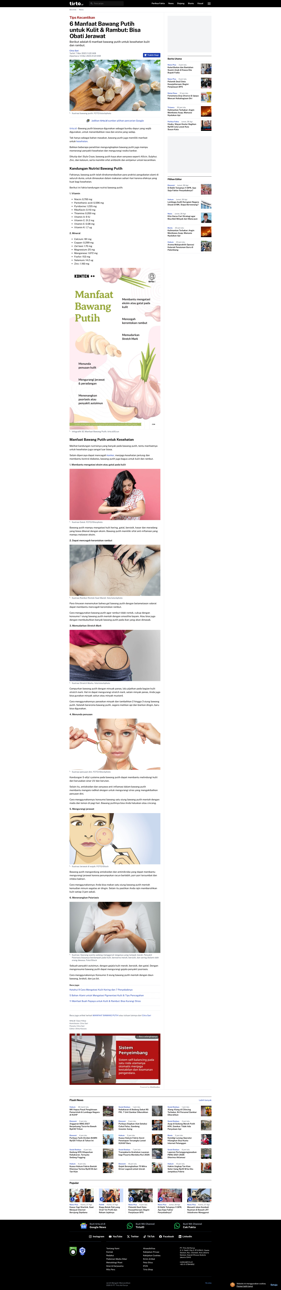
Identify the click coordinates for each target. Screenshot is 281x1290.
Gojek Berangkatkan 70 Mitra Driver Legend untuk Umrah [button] (133, 1167)
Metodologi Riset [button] (114, 1262)
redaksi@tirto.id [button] (186, 1262)
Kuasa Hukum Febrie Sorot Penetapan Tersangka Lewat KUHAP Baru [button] (132, 1141)
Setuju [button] (273, 1284)
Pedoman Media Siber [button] (116, 1259)
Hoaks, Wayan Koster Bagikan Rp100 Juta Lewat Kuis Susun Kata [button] (182, 127)
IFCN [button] (145, 1266)
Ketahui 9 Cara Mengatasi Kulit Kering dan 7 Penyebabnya (101, 989)
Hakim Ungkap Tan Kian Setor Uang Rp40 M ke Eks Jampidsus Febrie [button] (180, 1169)
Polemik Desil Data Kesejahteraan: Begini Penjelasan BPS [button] (178, 84)
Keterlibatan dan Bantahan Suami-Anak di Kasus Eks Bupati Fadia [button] (180, 70)
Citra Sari (74, 51)
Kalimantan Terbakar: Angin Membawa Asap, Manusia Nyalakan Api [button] (181, 113)
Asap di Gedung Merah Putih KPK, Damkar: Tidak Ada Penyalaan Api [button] (181, 1126)
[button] (76, 3)
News (81, 10)
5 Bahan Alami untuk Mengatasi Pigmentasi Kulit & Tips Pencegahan (107, 995)
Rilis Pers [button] (110, 1269)
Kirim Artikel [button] (149, 1259)
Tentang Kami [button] (112, 1248)
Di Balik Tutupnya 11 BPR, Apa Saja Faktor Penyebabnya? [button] (182, 189)
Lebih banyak (205, 1100)
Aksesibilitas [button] (149, 1248)
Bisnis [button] (191, 3)
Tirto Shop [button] (148, 1269)
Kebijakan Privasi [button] (151, 1252)
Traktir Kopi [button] (153, 55)
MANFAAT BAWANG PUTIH (106, 1015)
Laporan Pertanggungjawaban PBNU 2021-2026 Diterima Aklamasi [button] (182, 1155)
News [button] (171, 3)
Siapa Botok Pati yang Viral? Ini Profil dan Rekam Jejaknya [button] (109, 1210)
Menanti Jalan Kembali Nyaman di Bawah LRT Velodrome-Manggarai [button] (198, 1210)
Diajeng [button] (180, 3)
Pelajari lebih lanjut (245, 1286)
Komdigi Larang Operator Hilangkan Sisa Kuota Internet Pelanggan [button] (180, 1141)
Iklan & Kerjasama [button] (114, 1266)
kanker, (111, 455)
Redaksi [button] (110, 1255)
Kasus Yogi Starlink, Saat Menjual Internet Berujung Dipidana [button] (82, 1210)
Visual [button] (200, 3)
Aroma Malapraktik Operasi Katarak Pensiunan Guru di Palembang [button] (181, 247)
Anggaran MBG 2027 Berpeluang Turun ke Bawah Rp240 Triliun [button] (83, 1126)
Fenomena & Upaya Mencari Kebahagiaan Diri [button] (183, 97)
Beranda (73, 10)
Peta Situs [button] (148, 1262)
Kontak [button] (109, 1252)
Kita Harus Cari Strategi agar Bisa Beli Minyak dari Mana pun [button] (182, 217)
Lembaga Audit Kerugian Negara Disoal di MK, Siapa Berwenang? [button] (183, 203)
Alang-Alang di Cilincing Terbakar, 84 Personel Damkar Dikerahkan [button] (182, 1112)
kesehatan (82, 141)
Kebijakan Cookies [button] (152, 1255)
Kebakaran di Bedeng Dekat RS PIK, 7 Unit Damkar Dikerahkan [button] (134, 1110)
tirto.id (73, 128)
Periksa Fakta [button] (158, 3)
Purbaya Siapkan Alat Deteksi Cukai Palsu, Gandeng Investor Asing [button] (133, 1126)
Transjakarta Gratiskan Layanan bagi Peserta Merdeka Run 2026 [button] (134, 1153)
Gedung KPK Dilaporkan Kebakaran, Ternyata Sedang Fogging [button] (81, 1155)
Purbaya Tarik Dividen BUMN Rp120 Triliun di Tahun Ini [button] (83, 1139)
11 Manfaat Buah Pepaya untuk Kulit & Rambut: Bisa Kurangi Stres (105, 1001)
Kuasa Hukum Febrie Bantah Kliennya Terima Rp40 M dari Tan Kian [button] (83, 1169)
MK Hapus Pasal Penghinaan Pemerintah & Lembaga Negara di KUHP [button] (85, 1112)
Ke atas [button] (208, 1283)
